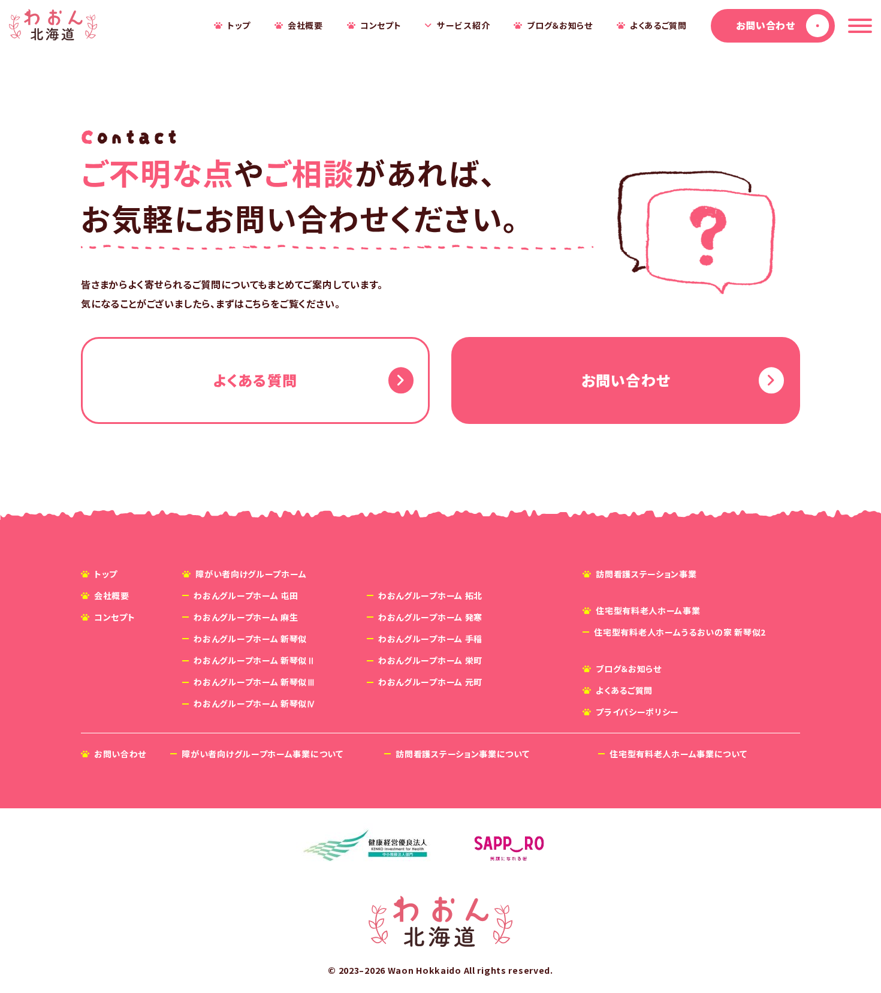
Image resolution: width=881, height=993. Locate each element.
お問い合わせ (765, 25)
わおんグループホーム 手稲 (430, 639)
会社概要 (305, 25)
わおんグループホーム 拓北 (430, 595)
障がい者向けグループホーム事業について (262, 754)
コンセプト (381, 25)
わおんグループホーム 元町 (430, 682)
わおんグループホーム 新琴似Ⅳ (255, 703)
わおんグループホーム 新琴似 (250, 639)
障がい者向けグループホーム (250, 574)
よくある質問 (255, 379)
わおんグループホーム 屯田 (246, 595)
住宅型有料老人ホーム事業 (648, 610)
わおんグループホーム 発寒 (430, 617)
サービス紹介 (463, 25)
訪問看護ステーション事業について (462, 754)
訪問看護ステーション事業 (646, 574)
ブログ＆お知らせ (560, 25)
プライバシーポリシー (637, 712)
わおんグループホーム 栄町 (430, 660)
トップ (239, 25)
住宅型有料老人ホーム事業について (678, 754)
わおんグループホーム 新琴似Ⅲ (255, 682)
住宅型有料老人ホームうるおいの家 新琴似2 (680, 632)
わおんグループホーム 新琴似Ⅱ (255, 660)
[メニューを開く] (860, 26)
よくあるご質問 (658, 25)
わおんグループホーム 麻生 (246, 617)
